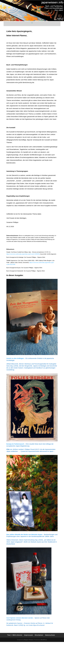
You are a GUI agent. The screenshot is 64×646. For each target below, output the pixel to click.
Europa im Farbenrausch (15, 444)
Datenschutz (50, 635)
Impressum (28, 635)
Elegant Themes (28, 639)
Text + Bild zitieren (14, 635)
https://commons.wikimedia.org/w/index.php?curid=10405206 (23, 254)
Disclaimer (39, 635)
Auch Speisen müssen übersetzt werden (19, 618)
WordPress (44, 639)
